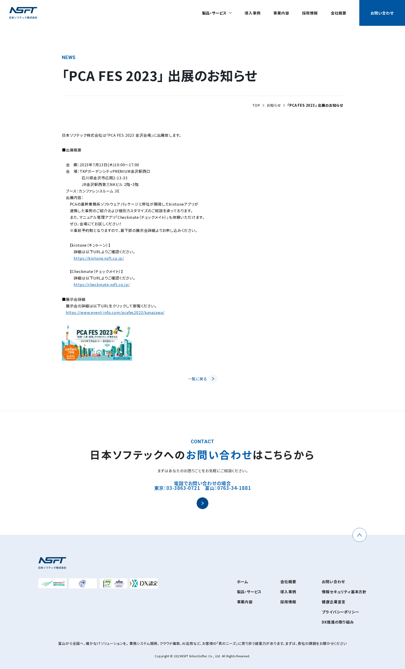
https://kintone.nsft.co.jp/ (99, 258)
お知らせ (274, 105)
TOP (256, 105)
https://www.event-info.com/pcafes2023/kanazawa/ (115, 312)
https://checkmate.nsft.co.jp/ (102, 284)
